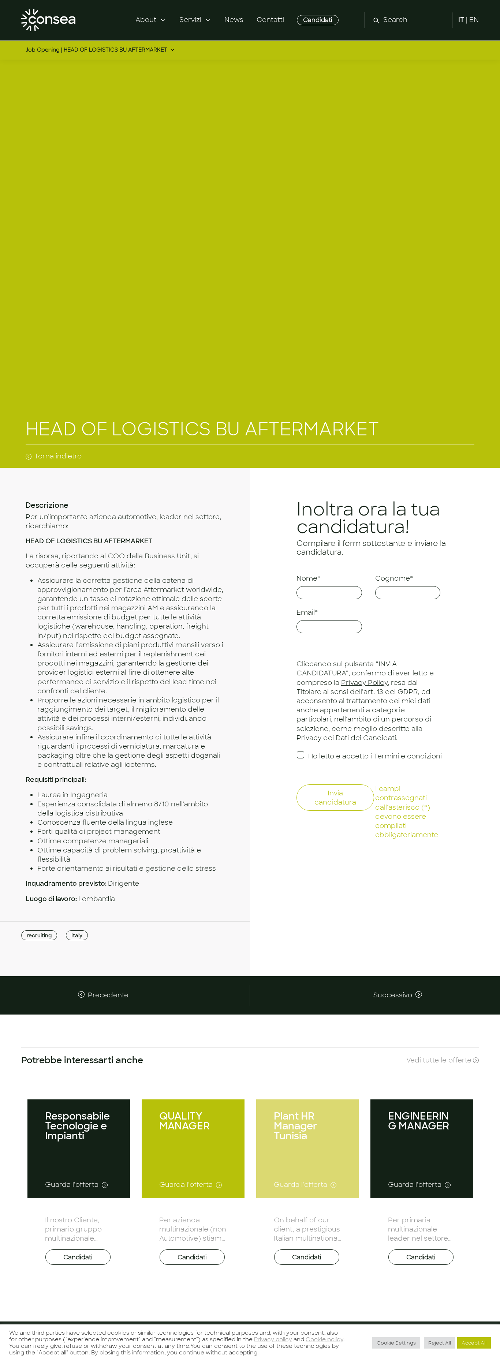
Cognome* (394, 578)
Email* (307, 612)
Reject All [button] (439, 1343)
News (233, 19)
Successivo (392, 995)
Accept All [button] (474, 1343)
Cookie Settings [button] (396, 1343)
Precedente (108, 995)
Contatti (270, 19)
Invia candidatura (335, 798)
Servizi (190, 19)
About (145, 19)
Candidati (317, 20)
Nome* (308, 578)
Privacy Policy (364, 682)
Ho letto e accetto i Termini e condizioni (375, 756)
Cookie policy (324, 1339)
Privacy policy (273, 1339)
